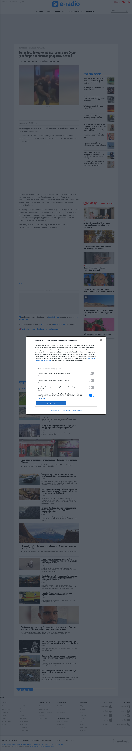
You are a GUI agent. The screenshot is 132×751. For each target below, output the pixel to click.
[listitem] (66, 369)
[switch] (91, 373)
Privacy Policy (77, 410)
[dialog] (66, 375)
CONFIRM (51, 403)
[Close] (102, 341)
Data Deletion (54, 410)
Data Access (66, 410)
